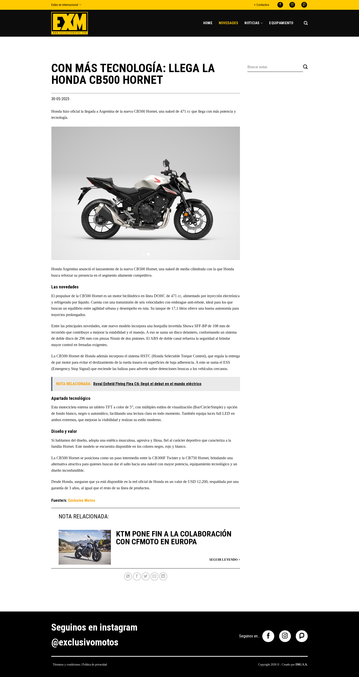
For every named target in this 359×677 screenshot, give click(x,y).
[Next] (230, 193)
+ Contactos (261, 5)
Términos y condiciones (66, 664)
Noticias (251, 23)
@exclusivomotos (84, 642)
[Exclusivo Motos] (69, 23)
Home (207, 23)
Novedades (228, 23)
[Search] (306, 23)
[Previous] (61, 193)
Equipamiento (281, 23)
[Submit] (305, 67)
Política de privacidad (94, 664)
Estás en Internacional (64, 5)
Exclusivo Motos (81, 500)
